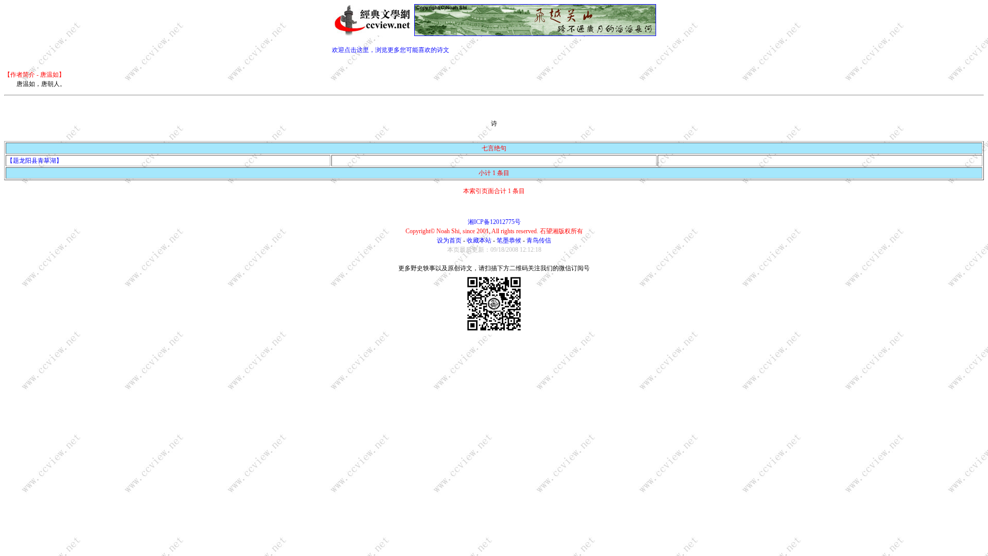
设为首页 (449, 240)
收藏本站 (479, 240)
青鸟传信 (538, 240)
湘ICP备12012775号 (494, 221)
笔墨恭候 (509, 240)
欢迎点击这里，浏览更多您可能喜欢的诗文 (390, 50)
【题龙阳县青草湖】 (34, 160)
